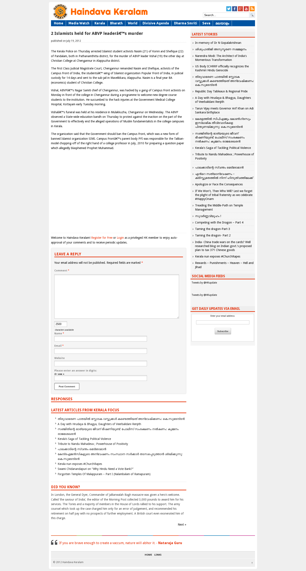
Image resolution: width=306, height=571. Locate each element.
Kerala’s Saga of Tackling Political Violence (84, 438)
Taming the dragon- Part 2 (213, 235)
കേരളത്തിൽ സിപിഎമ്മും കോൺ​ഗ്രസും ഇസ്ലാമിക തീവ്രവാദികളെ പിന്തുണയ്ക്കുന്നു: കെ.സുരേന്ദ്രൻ (223, 122)
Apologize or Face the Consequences (219, 184)
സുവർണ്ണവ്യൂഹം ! (208, 216)
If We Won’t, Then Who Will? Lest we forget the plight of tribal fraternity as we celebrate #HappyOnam (224, 195)
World (132, 23)
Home (58, 23)
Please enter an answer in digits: (75, 370)
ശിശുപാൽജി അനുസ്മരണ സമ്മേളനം (220, 49)
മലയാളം (222, 23)
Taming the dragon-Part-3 (212, 229)
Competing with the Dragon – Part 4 (219, 222)
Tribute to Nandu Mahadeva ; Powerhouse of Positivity (93, 444)
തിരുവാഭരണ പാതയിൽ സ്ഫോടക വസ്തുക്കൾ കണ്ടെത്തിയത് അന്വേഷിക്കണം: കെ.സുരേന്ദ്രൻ (121, 418)
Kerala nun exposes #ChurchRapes (80, 464)
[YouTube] (246, 10)
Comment (61, 270)
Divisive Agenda (156, 23)
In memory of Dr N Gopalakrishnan (218, 42)
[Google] (240, 10)
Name (59, 333)
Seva (206, 23)
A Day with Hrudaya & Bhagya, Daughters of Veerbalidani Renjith (99, 424)
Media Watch (78, 23)
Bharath (116, 23)
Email (59, 345)
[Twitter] (228, 10)
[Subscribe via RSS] (252, 10)
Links (158, 554)
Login (120, 237)
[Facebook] (234, 10)
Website (59, 358)
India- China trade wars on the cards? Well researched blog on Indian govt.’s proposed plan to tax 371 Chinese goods (223, 246)
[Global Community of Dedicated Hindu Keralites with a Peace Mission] (100, 19)
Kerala (100, 23)
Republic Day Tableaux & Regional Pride (221, 91)
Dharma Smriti (185, 23)
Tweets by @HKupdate (204, 282)
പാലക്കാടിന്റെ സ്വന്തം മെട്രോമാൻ (82, 449)
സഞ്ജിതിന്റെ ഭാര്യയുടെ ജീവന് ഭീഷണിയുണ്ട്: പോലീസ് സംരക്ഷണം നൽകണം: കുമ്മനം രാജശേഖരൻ (220, 137)
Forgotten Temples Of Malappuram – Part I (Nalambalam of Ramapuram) (104, 474)
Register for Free (101, 237)
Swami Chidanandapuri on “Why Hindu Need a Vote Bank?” (95, 469)
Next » (182, 524)
